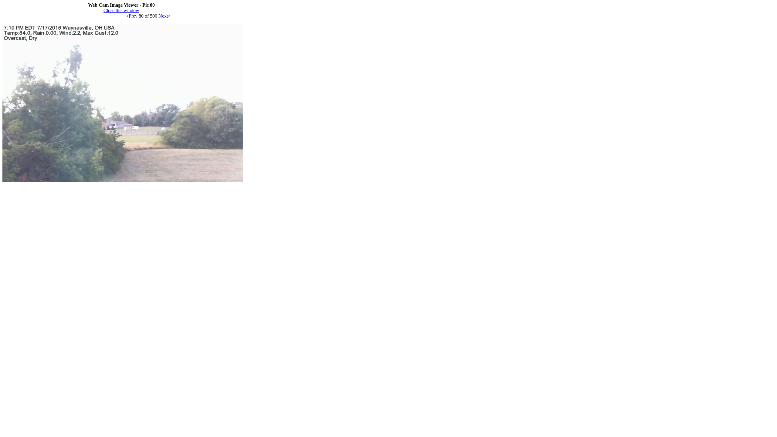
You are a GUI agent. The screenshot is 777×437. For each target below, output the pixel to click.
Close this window (121, 10)
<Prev (131, 16)
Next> (164, 16)
